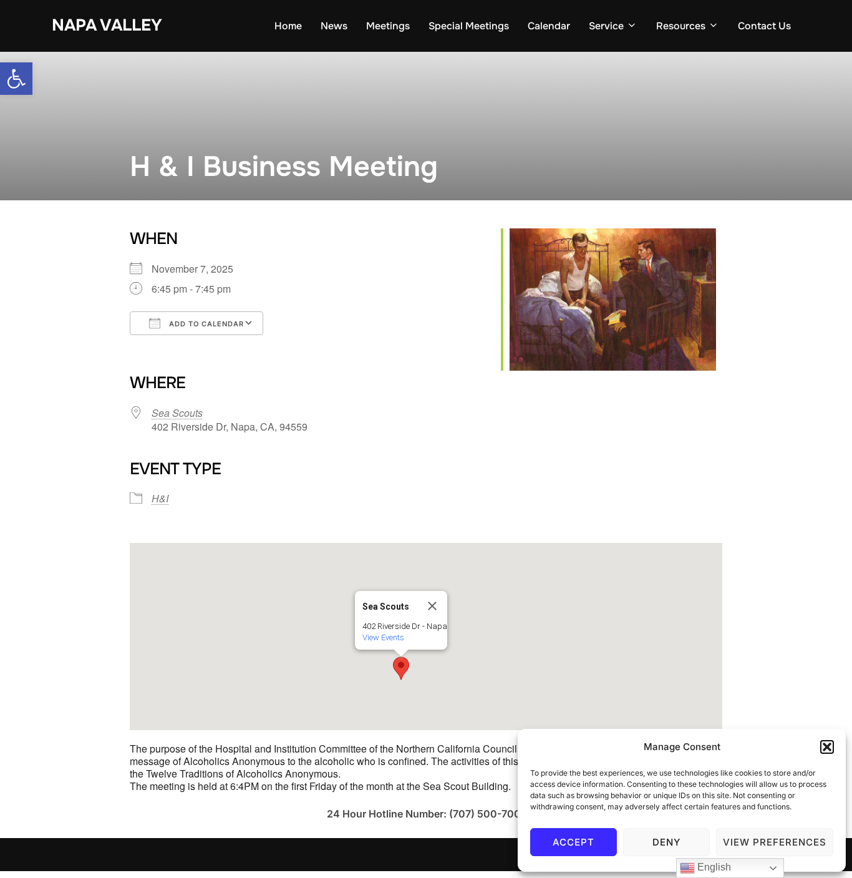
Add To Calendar (205, 323)
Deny (666, 842)
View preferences (774, 842)
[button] (827, 747)
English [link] (713, 867)
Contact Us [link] (764, 25)
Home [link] (288, 25)
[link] (16, 78)
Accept (573, 842)
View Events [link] (383, 637)
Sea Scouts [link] (177, 413)
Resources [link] (680, 25)
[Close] (432, 606)
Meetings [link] (388, 25)
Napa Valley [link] (107, 25)
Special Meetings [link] (468, 25)
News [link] (334, 25)
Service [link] (606, 25)
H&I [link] (160, 498)
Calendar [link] (549, 25)
